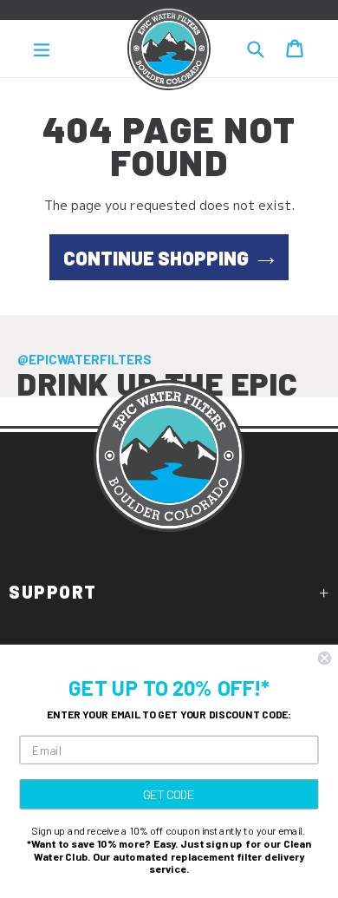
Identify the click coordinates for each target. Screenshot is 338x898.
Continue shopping (156, 257)
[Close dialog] (324, 658)
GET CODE (169, 794)
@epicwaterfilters (84, 359)
